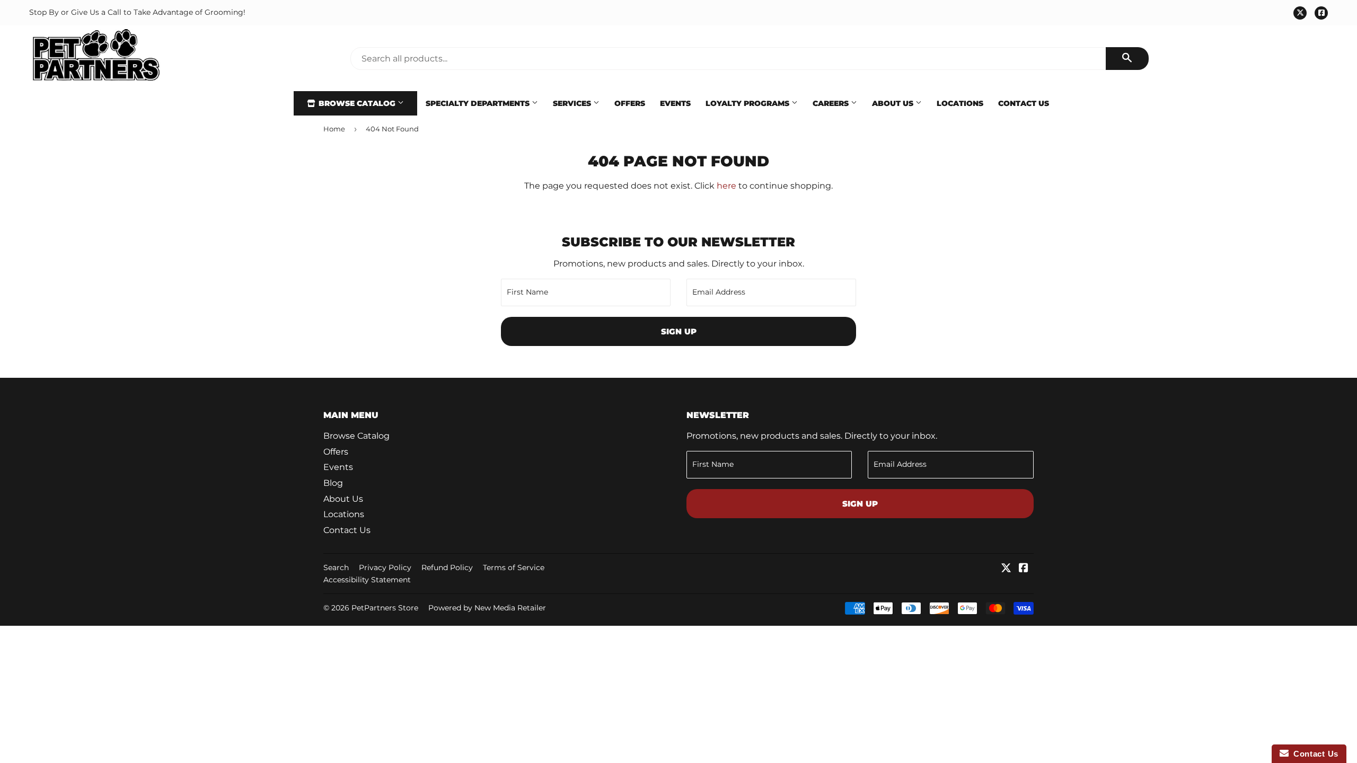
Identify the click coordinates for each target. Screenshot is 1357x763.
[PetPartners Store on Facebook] (1023, 569)
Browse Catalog (357, 103)
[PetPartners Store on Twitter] (1006, 569)
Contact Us (1023, 103)
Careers (832, 103)
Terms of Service (513, 567)
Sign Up (679, 331)
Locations (960, 103)
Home (334, 129)
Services (573, 103)
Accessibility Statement (367, 579)
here (726, 186)
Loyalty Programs (748, 103)
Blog (333, 483)
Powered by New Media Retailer (487, 608)
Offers (629, 103)
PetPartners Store (384, 608)
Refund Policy (447, 567)
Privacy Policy (385, 567)
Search (336, 567)
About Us (893, 103)
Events (675, 103)
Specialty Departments (479, 103)
